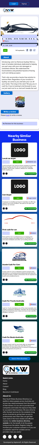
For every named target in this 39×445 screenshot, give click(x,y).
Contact (6, 386)
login (8, 115)
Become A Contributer (11, 392)
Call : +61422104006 (30, 243)
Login (14, 4)
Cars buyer (7, 195)
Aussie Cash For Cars (11, 264)
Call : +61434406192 (30, 173)
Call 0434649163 (19, 50)
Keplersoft (17, 442)
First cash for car (9, 230)
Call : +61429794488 (30, 208)
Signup (24, 4)
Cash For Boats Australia (12, 337)
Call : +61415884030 (30, 280)
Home (5, 381)
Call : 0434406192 (31, 316)
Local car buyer (9, 158)
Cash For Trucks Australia (13, 301)
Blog (4, 389)
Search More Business (19, 359)
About (5, 384)
